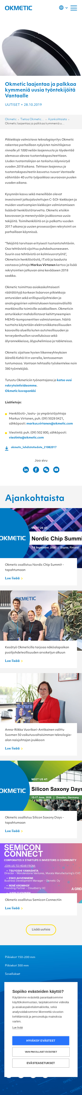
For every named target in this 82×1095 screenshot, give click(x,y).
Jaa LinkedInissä (26, 470)
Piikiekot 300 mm (17, 965)
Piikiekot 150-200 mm (20, 957)
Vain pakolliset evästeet (41, 1052)
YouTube (56, 470)
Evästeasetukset (41, 1063)
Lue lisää (17, 1027)
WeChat (46, 470)
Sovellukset (12, 974)
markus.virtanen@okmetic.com (49, 423)
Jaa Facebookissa (36, 470)
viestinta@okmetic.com (26, 437)
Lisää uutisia (41, 929)
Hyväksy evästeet (40, 1040)
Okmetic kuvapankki (20, 391)
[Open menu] (73, 8)
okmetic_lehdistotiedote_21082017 (34, 447)
